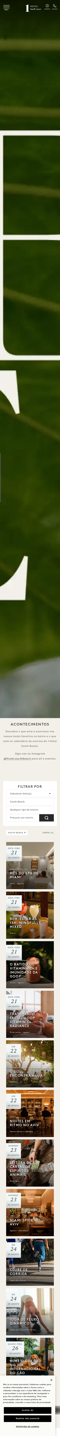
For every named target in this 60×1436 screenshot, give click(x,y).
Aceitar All (27, 1410)
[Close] (51, 1380)
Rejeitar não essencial (27, 1419)
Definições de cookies (27, 1427)
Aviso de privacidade (40, 1402)
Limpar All (48, 833)
